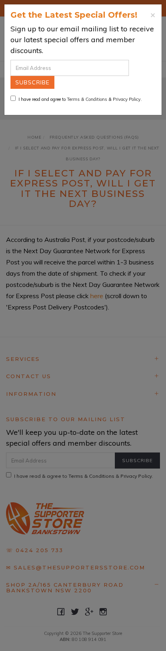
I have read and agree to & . (80, 99)
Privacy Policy (127, 99)
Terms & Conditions (87, 99)
